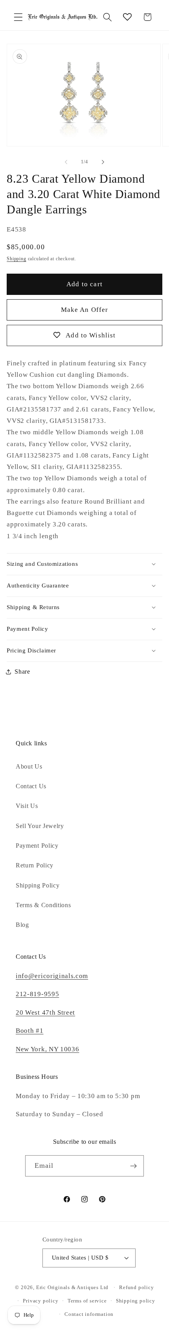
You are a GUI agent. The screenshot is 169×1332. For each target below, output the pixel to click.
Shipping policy (135, 1301)
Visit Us (27, 805)
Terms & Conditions (43, 905)
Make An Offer (84, 309)
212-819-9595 (37, 994)
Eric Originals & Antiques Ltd (72, 1287)
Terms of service (87, 1301)
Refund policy (136, 1287)
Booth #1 (30, 1030)
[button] (18, 17)
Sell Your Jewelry (40, 826)
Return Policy (34, 865)
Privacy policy (40, 1301)
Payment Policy (37, 845)
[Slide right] (103, 162)
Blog (22, 924)
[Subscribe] (134, 1165)
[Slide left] (66, 162)
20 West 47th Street (45, 1012)
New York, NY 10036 (47, 1049)
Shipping (16, 258)
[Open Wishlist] (128, 17)
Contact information (89, 1314)
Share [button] (22, 671)
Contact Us (31, 786)
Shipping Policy (37, 885)
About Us (29, 766)
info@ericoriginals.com (52, 976)
